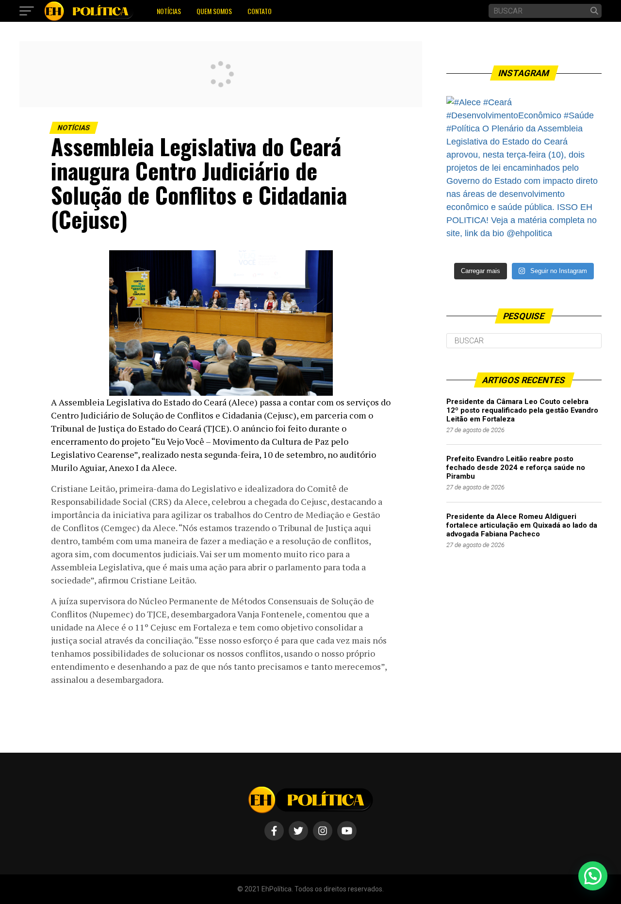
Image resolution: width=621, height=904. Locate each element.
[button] (592, 875)
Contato (259, 11)
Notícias (169, 11)
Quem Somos (214, 11)
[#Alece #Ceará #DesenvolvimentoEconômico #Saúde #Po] (524, 173)
